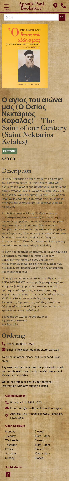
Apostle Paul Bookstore (31, 6)
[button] (6, 6)
